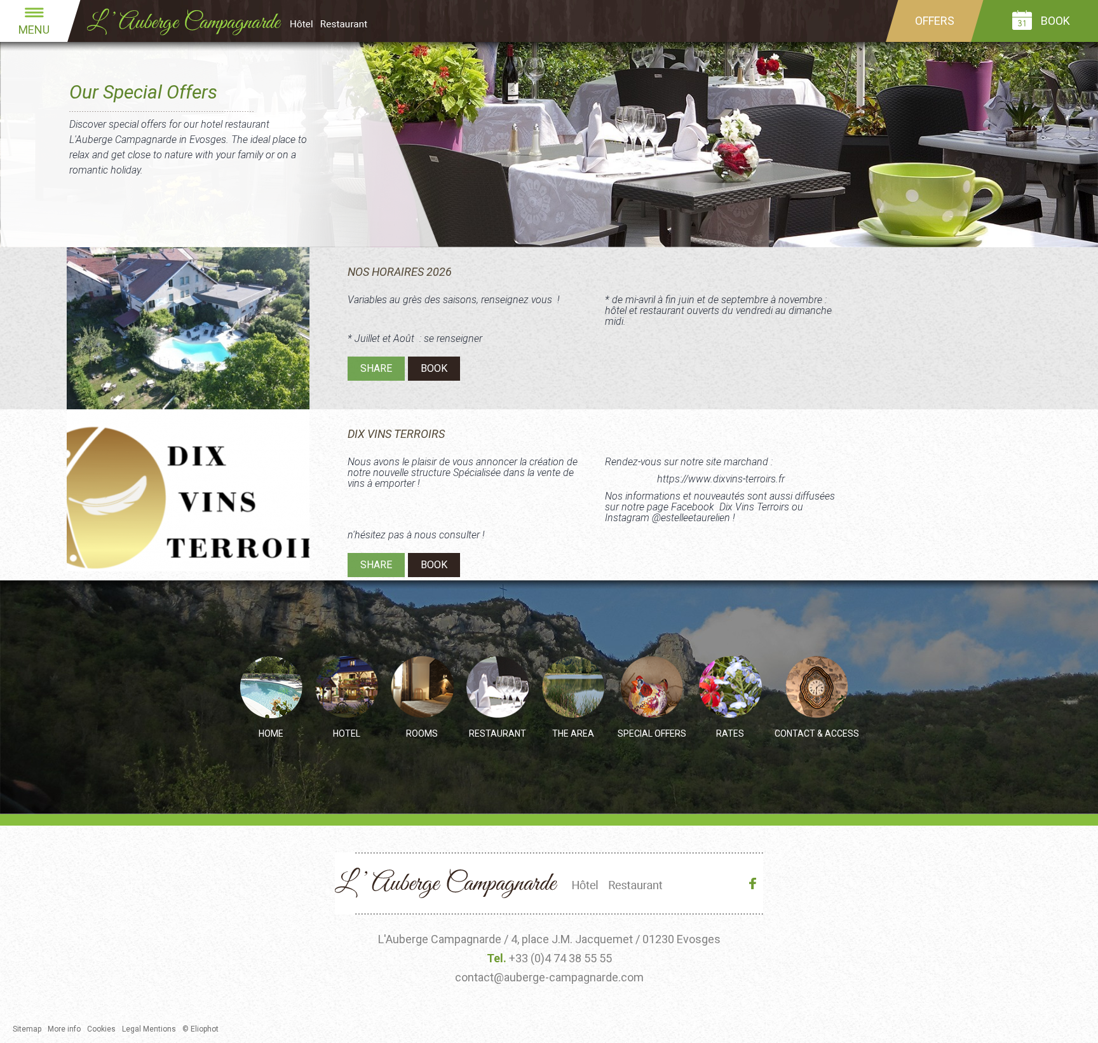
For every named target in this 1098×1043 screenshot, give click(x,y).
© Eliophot (200, 1029)
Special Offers (652, 733)
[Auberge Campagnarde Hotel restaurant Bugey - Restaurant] (497, 687)
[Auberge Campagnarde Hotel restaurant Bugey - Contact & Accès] (817, 687)
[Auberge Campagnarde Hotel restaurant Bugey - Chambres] (422, 687)
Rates (730, 733)
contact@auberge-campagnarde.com (549, 977)
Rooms (422, 733)
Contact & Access (817, 733)
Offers (934, 20)
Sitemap (27, 1029)
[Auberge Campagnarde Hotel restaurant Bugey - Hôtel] (346, 687)
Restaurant (497, 733)
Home (271, 733)
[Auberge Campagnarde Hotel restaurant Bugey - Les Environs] (573, 687)
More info (64, 1029)
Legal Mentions (149, 1029)
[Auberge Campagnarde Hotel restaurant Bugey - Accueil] (271, 687)
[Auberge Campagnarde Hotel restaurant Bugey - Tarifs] (730, 687)
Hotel (346, 733)
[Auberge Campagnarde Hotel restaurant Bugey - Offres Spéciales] (652, 687)
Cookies (101, 1029)
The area (573, 733)
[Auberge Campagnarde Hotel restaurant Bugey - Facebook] (755, 885)
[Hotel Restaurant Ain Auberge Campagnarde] (238, 20)
